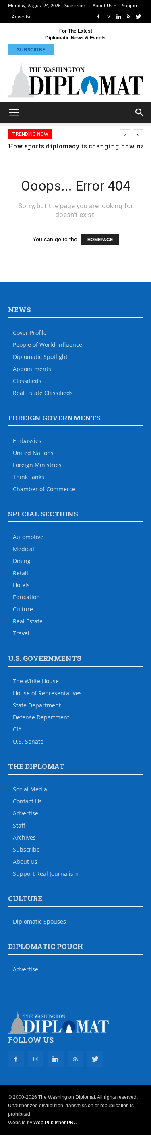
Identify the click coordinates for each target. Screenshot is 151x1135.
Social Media (30, 789)
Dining (22, 561)
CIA (17, 729)
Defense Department (41, 717)
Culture (23, 609)
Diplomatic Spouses (39, 921)
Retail (20, 573)
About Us (102, 5)
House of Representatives (47, 693)
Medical (23, 549)
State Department (37, 705)
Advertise (21, 17)
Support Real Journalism (46, 873)
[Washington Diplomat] (75, 79)
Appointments (32, 369)
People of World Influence (47, 344)
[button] (139, 112)
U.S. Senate (28, 741)
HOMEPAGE (100, 239)
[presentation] (125, 134)
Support (130, 5)
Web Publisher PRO (55, 1122)
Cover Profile (30, 332)
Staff (19, 825)
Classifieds (27, 381)
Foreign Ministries (37, 465)
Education (26, 597)
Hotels (21, 585)
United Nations (33, 453)
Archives (24, 837)
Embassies (27, 441)
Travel (21, 633)
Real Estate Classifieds (43, 393)
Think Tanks (28, 477)
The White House (36, 681)
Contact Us (27, 801)
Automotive (28, 537)
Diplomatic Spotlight (40, 357)
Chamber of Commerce (44, 489)
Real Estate (28, 621)
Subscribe (74, 5)
